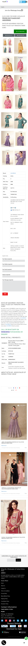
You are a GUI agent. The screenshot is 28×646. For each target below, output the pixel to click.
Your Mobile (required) (7, 264)
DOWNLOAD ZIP (9, 35)
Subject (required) (6, 274)
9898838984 (5, 332)
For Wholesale (20, 31)
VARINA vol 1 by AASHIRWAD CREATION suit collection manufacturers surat (11, 488)
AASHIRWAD (6, 20)
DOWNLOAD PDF (21, 35)
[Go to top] (24, 643)
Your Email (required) (6, 269)
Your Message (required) (7, 280)
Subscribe (18, 560)
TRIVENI (5, 18)
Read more (4, 445)
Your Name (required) (7, 259)
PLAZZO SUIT (15, 18)
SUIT (9, 18)
